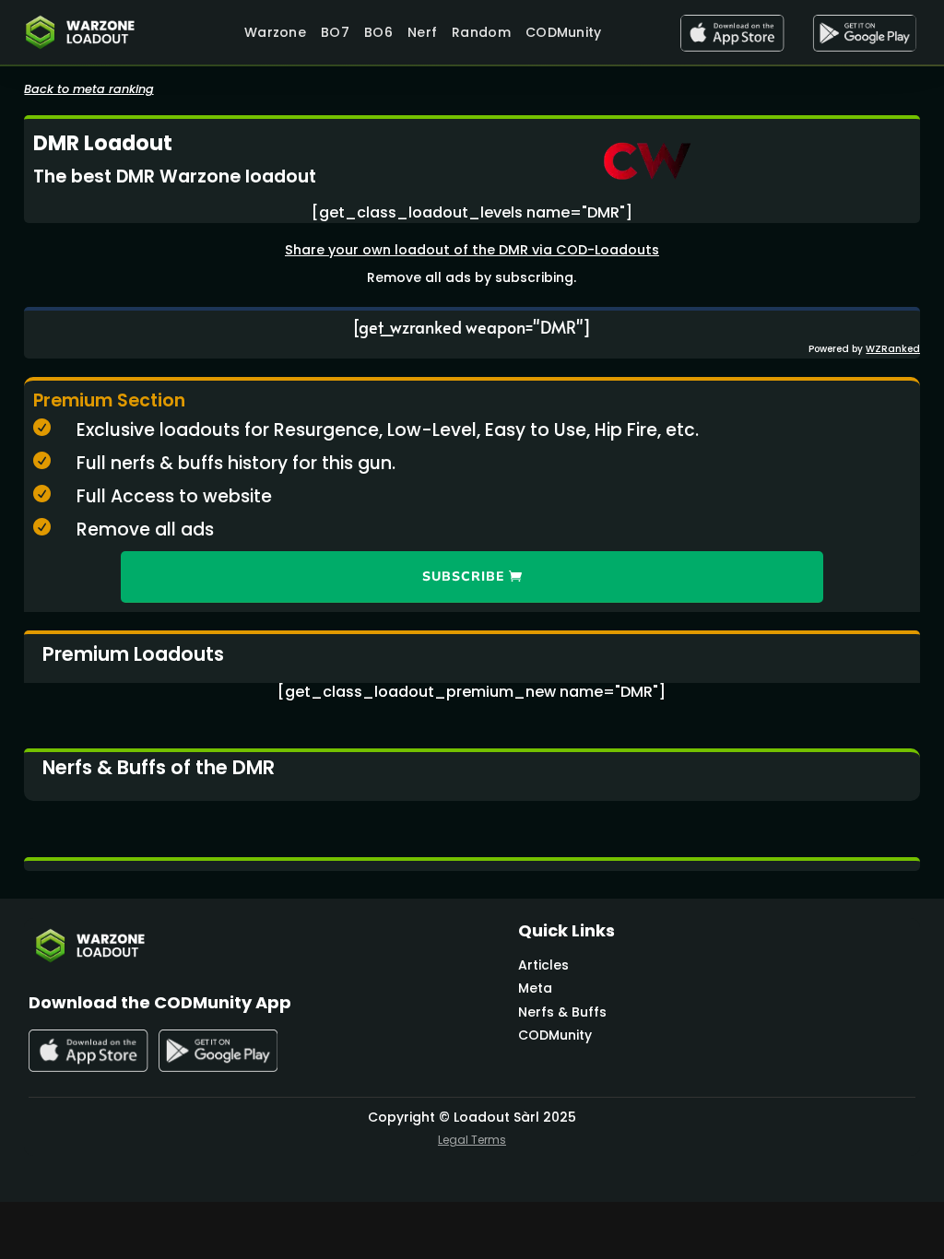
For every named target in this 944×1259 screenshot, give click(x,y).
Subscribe (463, 576)
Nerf (422, 32)
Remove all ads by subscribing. (471, 277)
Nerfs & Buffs (562, 1012)
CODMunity (563, 32)
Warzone (275, 32)
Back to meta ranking (89, 89)
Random (481, 32)
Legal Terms (472, 1139)
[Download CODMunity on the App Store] (732, 33)
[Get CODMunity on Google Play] (864, 33)
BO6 (378, 32)
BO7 (335, 32)
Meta (535, 988)
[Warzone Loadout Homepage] (87, 32)
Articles (543, 965)
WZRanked (893, 349)
